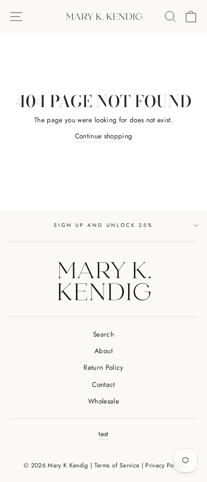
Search (103, 334)
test (103, 434)
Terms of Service (116, 465)
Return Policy (103, 367)
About (103, 351)
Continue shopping (104, 136)
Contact (103, 384)
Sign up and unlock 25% (103, 225)
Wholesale (103, 401)
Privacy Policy (164, 465)
